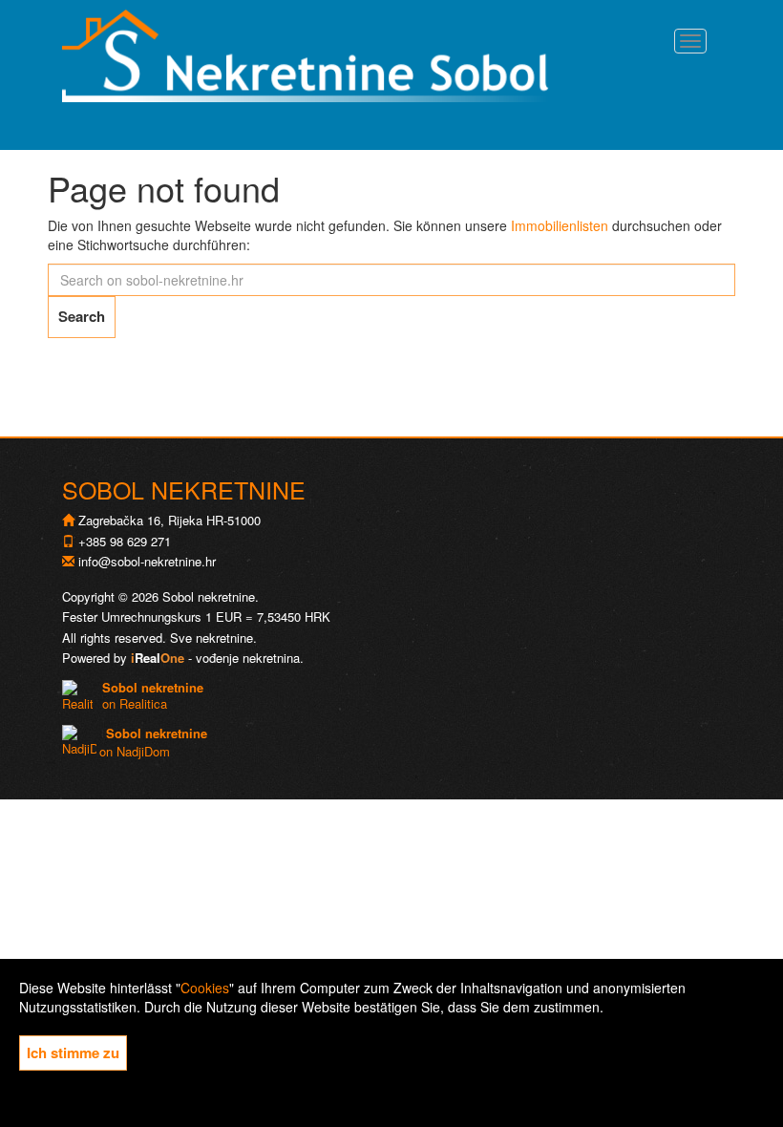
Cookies (204, 987)
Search (81, 316)
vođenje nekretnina (248, 658)
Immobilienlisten (559, 225)
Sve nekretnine (211, 637)
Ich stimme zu (73, 1052)
